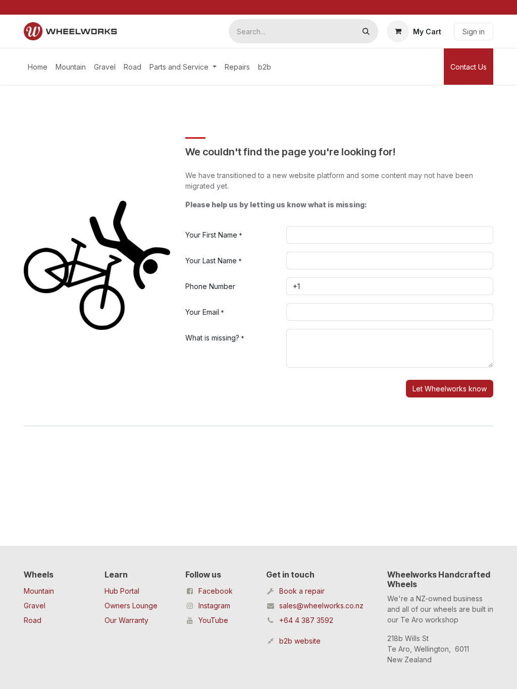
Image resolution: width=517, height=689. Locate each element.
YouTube (213, 620)
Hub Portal (122, 591)
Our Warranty (126, 620)
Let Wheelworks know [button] (449, 388)
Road (32, 620)
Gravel (34, 605)
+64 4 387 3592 (306, 620)
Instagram (214, 605)
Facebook (215, 591)
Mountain (39, 591)
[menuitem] (37, 67)
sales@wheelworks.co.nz (321, 605)
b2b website (300, 641)
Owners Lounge (131, 605)
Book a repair (302, 591)
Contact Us (468, 67)
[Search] (366, 31)
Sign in (473, 31)
